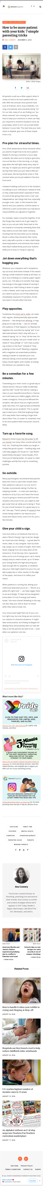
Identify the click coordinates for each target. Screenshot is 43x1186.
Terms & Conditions (13, 1169)
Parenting (10, 835)
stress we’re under (23, 314)
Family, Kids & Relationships (14, 22)
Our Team (14, 1166)
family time (27, 827)
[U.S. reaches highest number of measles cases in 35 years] (21, 1072)
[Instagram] (26, 1159)
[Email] (27, 87)
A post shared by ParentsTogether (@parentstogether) (23, 688)
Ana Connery (10, 40)
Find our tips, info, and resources (13, 726)
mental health (27, 831)
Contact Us (28, 1169)
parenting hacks (15, 840)
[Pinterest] (27, 850)
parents (30, 840)
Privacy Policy (27, 1166)
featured (12, 831)
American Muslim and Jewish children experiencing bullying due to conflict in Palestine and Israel (10, 951)
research (32, 510)
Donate (38, 1169)
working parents (21, 844)
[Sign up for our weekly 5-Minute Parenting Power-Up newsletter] (22, 711)
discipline (14, 827)
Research (6, 439)
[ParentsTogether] (15, 7)
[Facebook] (20, 1159)
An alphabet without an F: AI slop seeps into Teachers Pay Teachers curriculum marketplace (18, 1133)
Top (22, 1182)
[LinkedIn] (23, 850)
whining (28, 320)
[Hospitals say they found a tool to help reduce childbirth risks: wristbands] (21, 1031)
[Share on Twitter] (10, 47)
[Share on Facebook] (4, 47)
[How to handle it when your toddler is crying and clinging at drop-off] (21, 990)
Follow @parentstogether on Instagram (16, 802)
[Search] (39, 7)
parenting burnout (28, 835)
